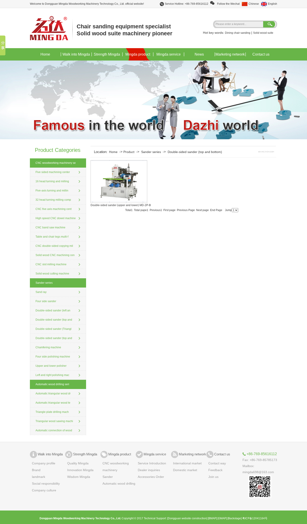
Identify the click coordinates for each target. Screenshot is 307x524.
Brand (36, 470)
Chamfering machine (48, 347)
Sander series (44, 282)
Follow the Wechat (227, 3)
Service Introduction (152, 463)
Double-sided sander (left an (53, 310)
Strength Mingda (107, 54)
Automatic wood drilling (118, 483)
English (272, 3)
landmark (38, 477)
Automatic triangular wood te (53, 402)
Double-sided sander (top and (54, 319)
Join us (213, 477)
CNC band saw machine (50, 227)
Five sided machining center (53, 172)
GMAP (222, 518)
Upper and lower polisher (51, 365)
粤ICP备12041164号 (254, 518)
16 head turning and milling (52, 181)
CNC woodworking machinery (115, 466)
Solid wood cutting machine (52, 273)
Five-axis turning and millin (52, 190)
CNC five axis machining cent (53, 209)
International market (187, 463)
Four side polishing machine (53, 356)
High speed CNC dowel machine (56, 218)
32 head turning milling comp (53, 199)
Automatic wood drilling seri (52, 384)
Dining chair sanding (237, 32)
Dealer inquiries (149, 470)
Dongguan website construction (187, 518)
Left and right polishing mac (52, 375)
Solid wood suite (263, 32)
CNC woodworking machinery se (56, 162)
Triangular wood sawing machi (54, 421)
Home (45, 54)
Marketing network (230, 54)
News (199, 54)
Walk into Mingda (76, 54)
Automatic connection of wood (54, 430)
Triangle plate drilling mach (52, 412)
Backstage (234, 518)
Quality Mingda (78, 463)
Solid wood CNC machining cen (55, 255)
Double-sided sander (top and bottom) (195, 152)
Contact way (217, 463)
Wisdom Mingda (78, 477)
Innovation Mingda (80, 470)
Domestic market (185, 470)
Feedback (215, 470)
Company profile (43, 463)
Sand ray (41, 292)
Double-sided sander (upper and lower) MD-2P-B (121, 205)
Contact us (260, 54)
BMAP (212, 518)
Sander (107, 477)
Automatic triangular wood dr (53, 393)
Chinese (254, 3)
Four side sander (46, 301)
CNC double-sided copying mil (54, 245)
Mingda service (168, 54)
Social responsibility (46, 483)
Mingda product (137, 54)
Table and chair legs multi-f (52, 236)
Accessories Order (151, 477)
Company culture (44, 490)
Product (128, 152)
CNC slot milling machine (51, 264)
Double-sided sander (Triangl (53, 329)
